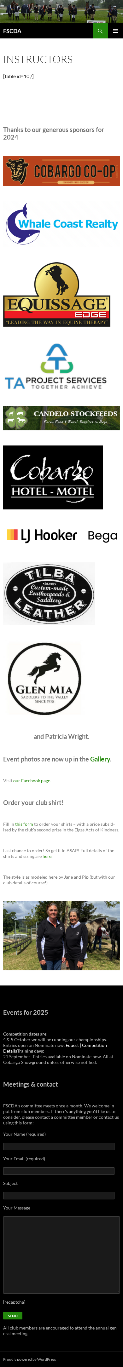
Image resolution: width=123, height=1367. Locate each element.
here (47, 856)
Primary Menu (115, 30)
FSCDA (12, 30)
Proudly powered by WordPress (29, 1359)
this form (24, 824)
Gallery (100, 759)
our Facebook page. (32, 780)
